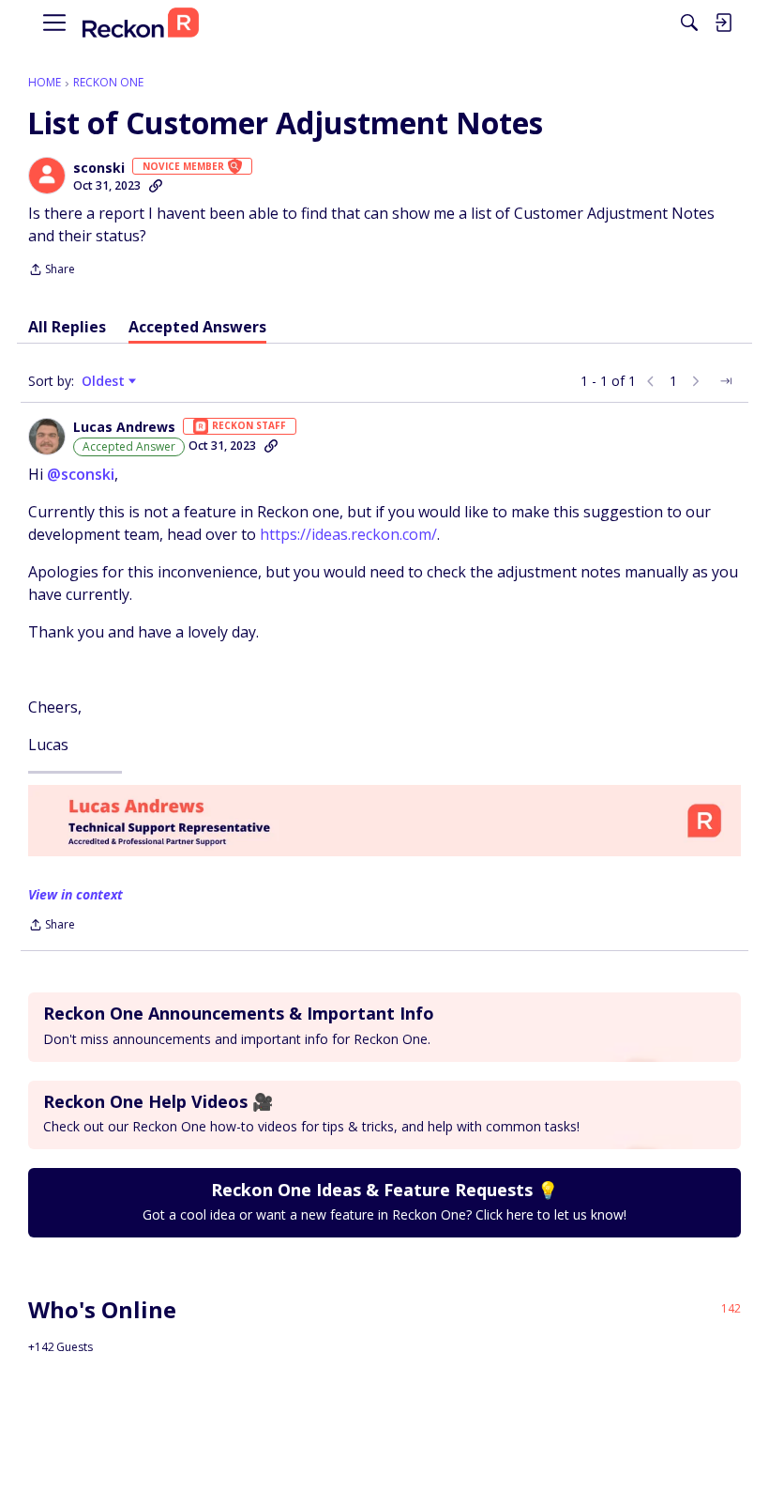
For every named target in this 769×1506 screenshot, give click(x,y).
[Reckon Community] (141, 23)
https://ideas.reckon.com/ (348, 534)
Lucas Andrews (124, 427)
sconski (99, 168)
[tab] (67, 327)
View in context (75, 894)
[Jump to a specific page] (726, 381)
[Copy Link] (155, 185)
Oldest (105, 381)
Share (51, 271)
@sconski (80, 474)
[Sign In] (723, 22)
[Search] (689, 22)
